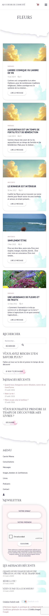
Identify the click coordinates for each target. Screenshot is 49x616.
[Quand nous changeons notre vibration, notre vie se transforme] (24, 573)
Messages (7, 467)
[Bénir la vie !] (24, 582)
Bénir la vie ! (10, 393)
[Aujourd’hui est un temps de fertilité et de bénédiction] (24, 115)
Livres (5, 478)
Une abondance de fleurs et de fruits (23, 298)
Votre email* (24, 511)
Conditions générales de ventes (15, 609)
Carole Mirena (8, 456)
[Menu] (46, 5)
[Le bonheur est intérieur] (24, 172)
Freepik (6, 612)
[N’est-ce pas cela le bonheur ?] (24, 590)
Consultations (8, 462)
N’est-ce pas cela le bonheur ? (16, 400)
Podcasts (6, 484)
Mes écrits (11, 182)
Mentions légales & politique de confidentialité (23, 607)
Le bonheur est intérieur (22, 186)
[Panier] (38, 5)
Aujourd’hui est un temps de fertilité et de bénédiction (23, 131)
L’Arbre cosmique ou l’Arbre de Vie (23, 71)
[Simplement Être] (24, 230)
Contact (6, 489)
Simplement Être (17, 240)
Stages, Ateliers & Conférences (15, 473)
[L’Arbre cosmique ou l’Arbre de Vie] (24, 55)
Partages (11, 66)
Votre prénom (24, 522)
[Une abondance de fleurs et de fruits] (24, 286)
